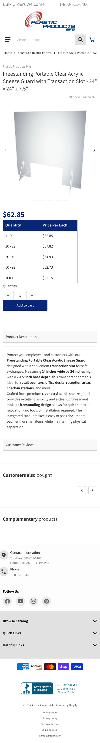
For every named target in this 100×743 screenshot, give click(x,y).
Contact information (50, 735)
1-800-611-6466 (74, 4)
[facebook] (7, 601)
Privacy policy (50, 718)
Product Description (21, 336)
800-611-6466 (32, 558)
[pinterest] (46, 601)
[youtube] (20, 601)
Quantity (10, 286)
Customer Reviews (20, 444)
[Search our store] (80, 39)
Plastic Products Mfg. (43, 705)
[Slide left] (5, 150)
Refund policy (50, 712)
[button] (8, 39)
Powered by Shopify (66, 705)
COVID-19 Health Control (35, 53)
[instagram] (33, 601)
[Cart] (92, 39)
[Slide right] (94, 150)
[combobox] (50, 39)
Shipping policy (50, 729)
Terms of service (50, 724)
